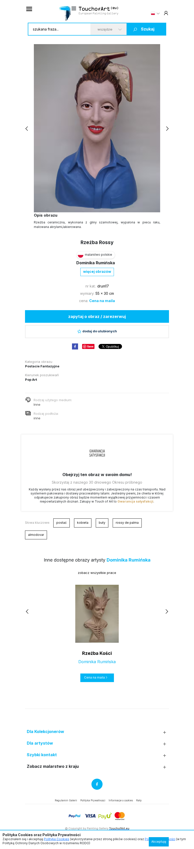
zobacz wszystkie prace (97, 573)
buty (102, 522)
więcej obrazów (97, 271)
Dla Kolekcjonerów (45, 731)
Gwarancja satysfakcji (135, 501)
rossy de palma (127, 522)
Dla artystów (40, 743)
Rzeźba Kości (97, 653)
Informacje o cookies (121, 800)
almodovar (36, 535)
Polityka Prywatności (92, 800)
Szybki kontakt (42, 754)
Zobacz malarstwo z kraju (53, 766)
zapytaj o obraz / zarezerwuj (97, 316)
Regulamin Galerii (66, 800)
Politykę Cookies (56, 839)
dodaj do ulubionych (99, 331)
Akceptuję (158, 841)
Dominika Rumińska (95, 262)
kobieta (82, 522)
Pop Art (31, 379)
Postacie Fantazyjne (42, 366)
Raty (139, 800)
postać (61, 522)
